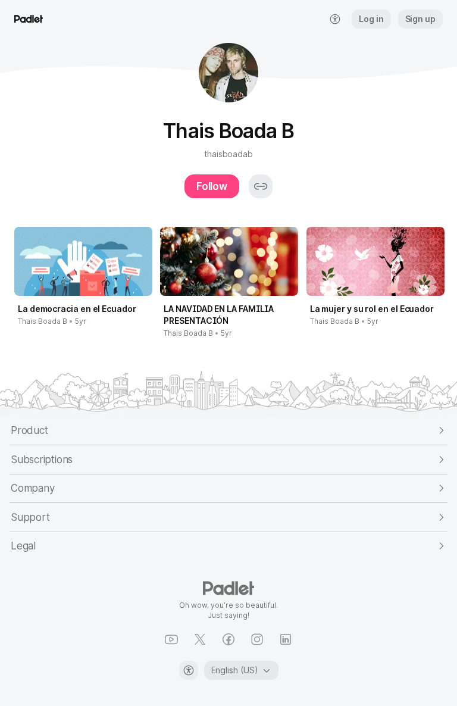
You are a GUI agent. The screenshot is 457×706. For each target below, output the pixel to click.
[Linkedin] (285, 639)
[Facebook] (228, 639)
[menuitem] (335, 19)
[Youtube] (171, 639)
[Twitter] (200, 639)
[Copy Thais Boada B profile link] (261, 186)
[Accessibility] (188, 670)
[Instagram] (257, 639)
